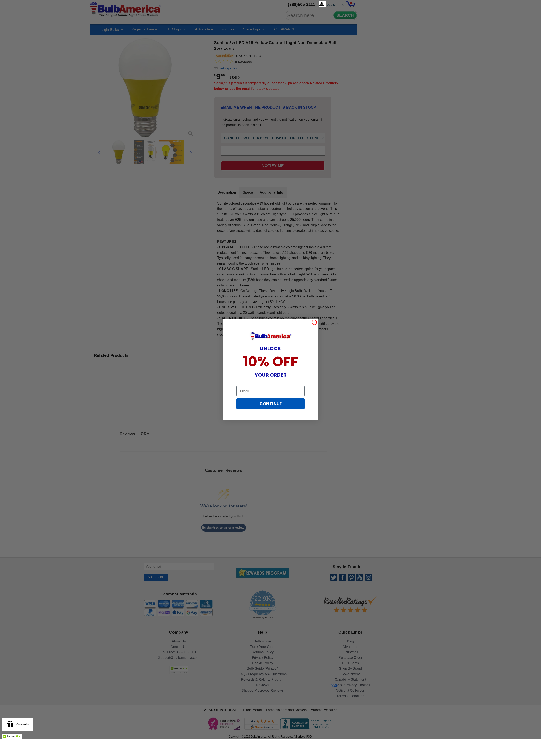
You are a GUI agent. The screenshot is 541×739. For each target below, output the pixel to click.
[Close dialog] (314, 322)
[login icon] (322, 4)
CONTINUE (271, 404)
